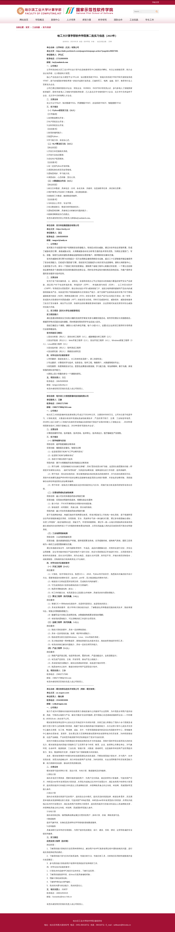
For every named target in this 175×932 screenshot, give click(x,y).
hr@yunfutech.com (60, 62)
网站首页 (24, 20)
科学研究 (102, 20)
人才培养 (71, 20)
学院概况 (39, 20)
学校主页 (155, 2)
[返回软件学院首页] (65, 8)
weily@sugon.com (59, 704)
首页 (27, 27)
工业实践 (134, 20)
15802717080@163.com (61, 407)
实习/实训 (47, 27)
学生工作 (149, 20)
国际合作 (118, 20)
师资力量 (86, 20)
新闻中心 (55, 20)
